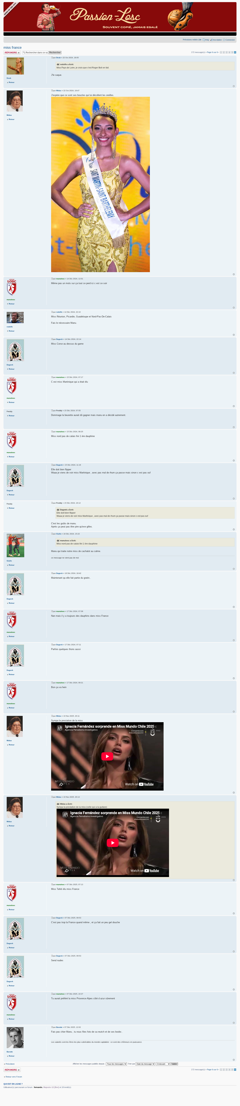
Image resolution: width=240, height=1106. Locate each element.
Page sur (212, 52)
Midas (58, 91)
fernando (38, 1087)
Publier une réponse (12, 51)
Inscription (217, 40)
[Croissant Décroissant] (167, 1064)
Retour (11, 82)
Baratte (59, 1027)
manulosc (60, 279)
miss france (13, 47)
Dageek (59, 339)
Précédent (10, 1064)
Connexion (230, 40)
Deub (58, 58)
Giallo (58, 534)
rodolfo (59, 312)
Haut (234, 86)
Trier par (132, 1064)
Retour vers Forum (14, 1077)
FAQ (207, 40)
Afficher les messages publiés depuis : (89, 1064)
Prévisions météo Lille (192, 40)
